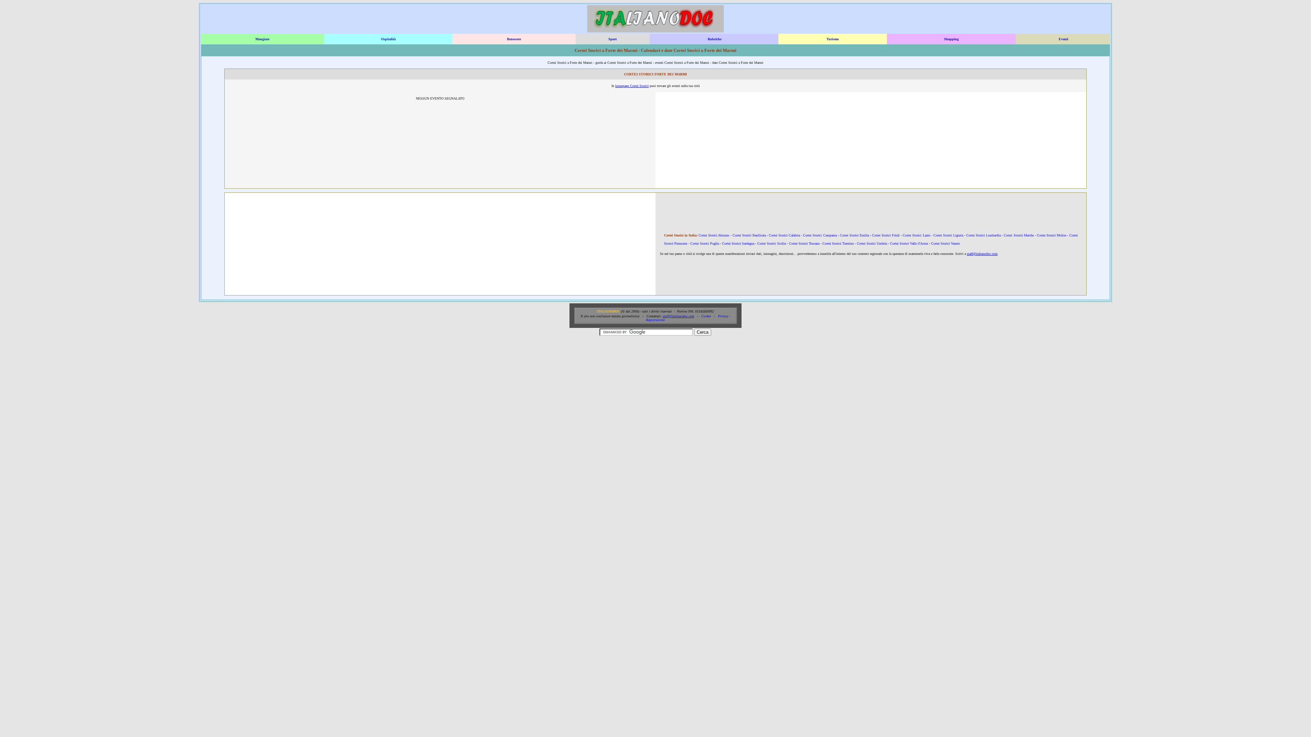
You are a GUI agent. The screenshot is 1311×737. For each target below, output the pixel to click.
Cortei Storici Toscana (804, 243)
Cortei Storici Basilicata (749, 235)
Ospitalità (388, 39)
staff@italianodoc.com (982, 254)
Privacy (723, 316)
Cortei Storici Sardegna (738, 243)
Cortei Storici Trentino (838, 243)
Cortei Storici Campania (819, 235)
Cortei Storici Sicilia (771, 243)
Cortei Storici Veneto (945, 243)
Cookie (706, 316)
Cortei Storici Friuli (886, 235)
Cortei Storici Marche (1018, 235)
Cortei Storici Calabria (784, 235)
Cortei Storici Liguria (948, 235)
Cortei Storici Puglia (704, 243)
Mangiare (262, 39)
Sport (612, 39)
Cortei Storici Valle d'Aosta (909, 243)
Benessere (514, 39)
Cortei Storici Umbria (872, 243)
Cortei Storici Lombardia (983, 235)
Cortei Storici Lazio (916, 235)
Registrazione (655, 320)
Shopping (951, 39)
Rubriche (714, 39)
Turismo (833, 39)
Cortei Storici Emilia (854, 235)
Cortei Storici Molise (1051, 235)
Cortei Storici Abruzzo (714, 235)
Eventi (1063, 39)
